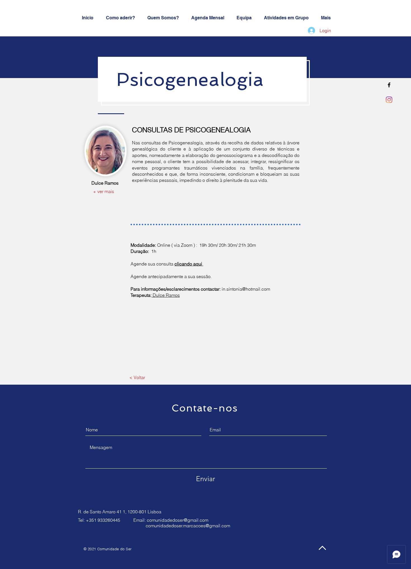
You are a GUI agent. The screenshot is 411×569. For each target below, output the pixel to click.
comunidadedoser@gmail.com (177, 520)
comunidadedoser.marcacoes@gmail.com (188, 525)
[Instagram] (389, 100)
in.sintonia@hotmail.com (246, 289)
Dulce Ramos (166, 295)
